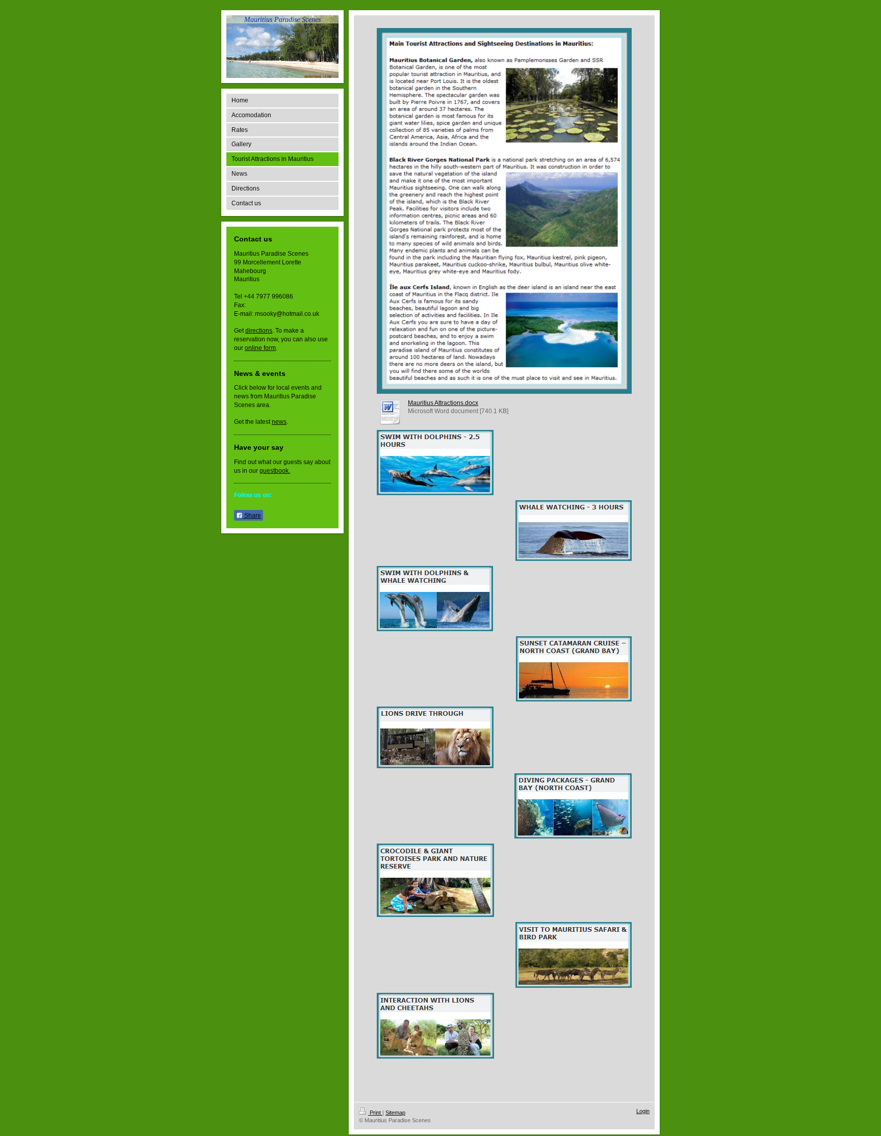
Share (252, 515)
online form (260, 347)
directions (258, 330)
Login (643, 1111)
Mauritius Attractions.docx (443, 403)
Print (375, 1113)
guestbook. (275, 470)
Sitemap (395, 1113)
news (279, 421)
